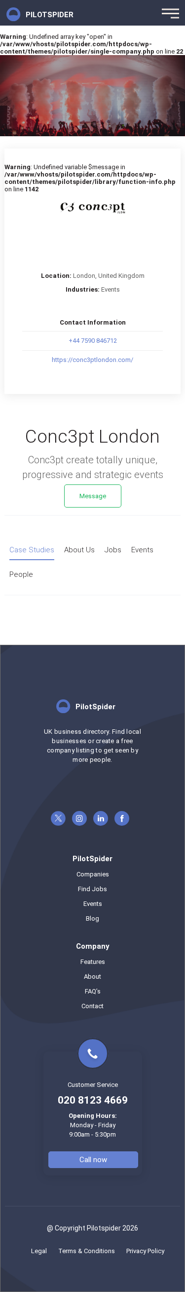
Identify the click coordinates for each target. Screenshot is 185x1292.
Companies (92, 874)
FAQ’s (93, 991)
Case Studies (31, 549)
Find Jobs (92, 889)
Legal (39, 1251)
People (21, 574)
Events (110, 289)
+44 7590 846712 (93, 340)
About (92, 976)
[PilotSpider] (93, 723)
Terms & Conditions (86, 1251)
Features (92, 961)
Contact (92, 1006)
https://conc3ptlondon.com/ (92, 359)
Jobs (113, 549)
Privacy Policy (145, 1251)
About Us (79, 549)
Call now (93, 1159)
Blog (92, 918)
